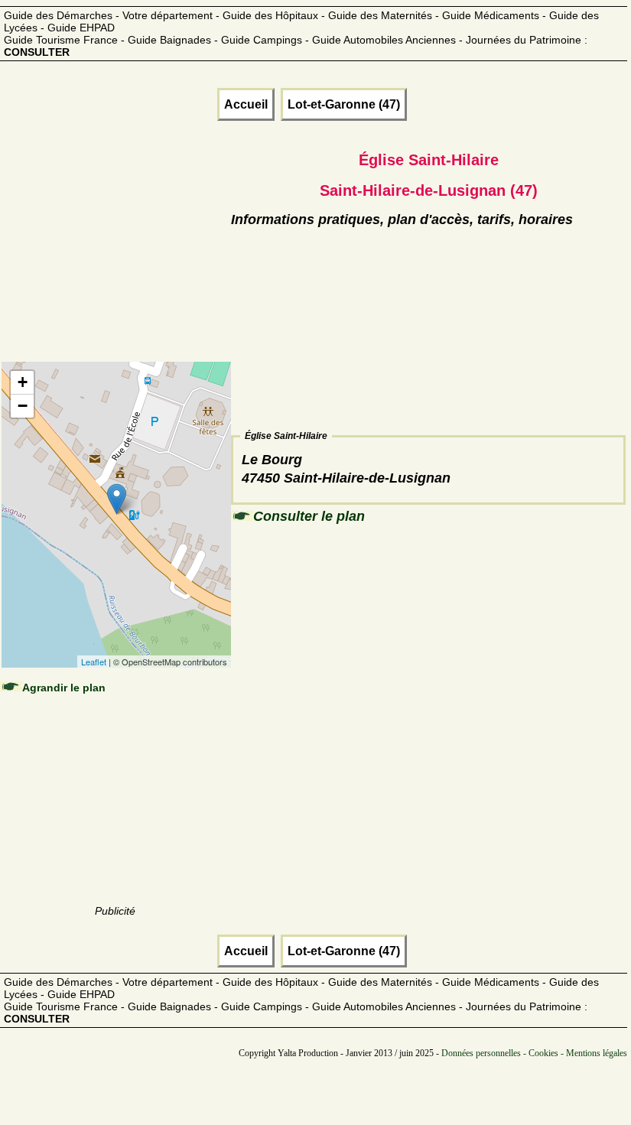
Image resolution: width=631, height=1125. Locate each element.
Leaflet (93, 661)
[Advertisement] (115, 260)
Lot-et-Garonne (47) (344, 104)
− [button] (23, 405)
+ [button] (23, 382)
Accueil (246, 104)
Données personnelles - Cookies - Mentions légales (534, 1053)
